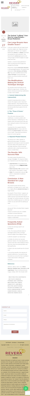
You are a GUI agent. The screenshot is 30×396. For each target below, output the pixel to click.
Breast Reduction (13, 277)
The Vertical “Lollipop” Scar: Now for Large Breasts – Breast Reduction (18, 37)
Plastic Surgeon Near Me (14, 289)
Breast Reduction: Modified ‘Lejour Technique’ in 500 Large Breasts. (18, 268)
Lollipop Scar (11, 287)
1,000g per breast (23, 165)
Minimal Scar (18, 287)
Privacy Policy (10, 347)
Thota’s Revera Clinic (15, 345)
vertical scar (18, 56)
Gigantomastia (22, 277)
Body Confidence (18, 280)
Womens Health (18, 292)
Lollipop (21, 52)
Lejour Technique (12, 74)
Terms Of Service (18, 347)
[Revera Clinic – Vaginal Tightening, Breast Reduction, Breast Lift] (15, 2)
